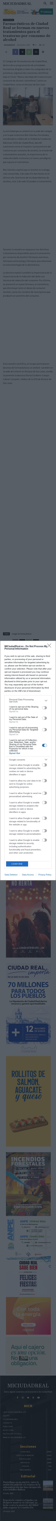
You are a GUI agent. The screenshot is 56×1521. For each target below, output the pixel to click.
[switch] (44, 707)
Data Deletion (11, 874)
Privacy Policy (44, 874)
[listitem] (28, 700)
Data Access (28, 874)
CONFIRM (17, 864)
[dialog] (28, 760)
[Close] (50, 646)
